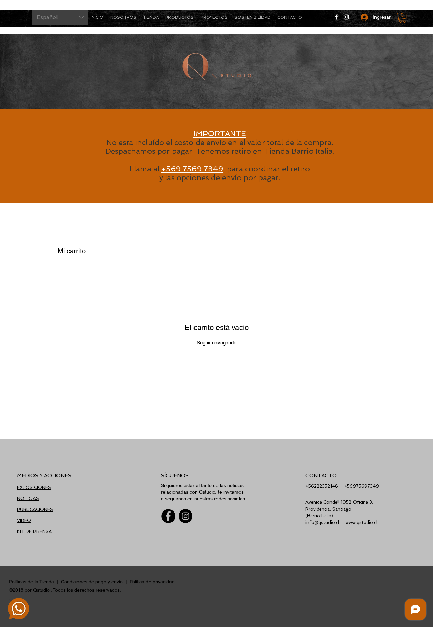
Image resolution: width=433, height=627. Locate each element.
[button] (179, 17)
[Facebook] (336, 17)
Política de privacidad (152, 581)
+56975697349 (361, 486)
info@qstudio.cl (322, 522)
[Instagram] (346, 17)
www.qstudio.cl (361, 522)
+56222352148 (321, 486)
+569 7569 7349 (192, 168)
